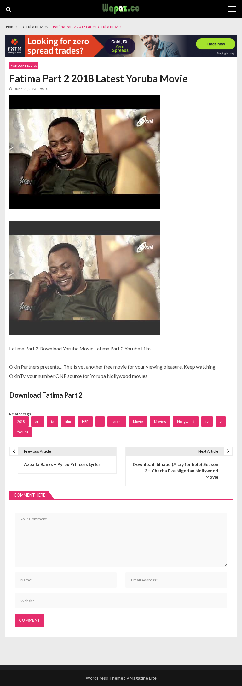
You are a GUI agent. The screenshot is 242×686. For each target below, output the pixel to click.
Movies (160, 421)
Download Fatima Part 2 (46, 395)
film (68, 421)
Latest (117, 421)
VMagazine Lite (141, 678)
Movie (138, 421)
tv (207, 421)
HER (85, 421)
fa (52, 421)
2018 (21, 421)
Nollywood (185, 421)
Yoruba (22, 432)
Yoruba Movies (24, 65)
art (37, 421)
